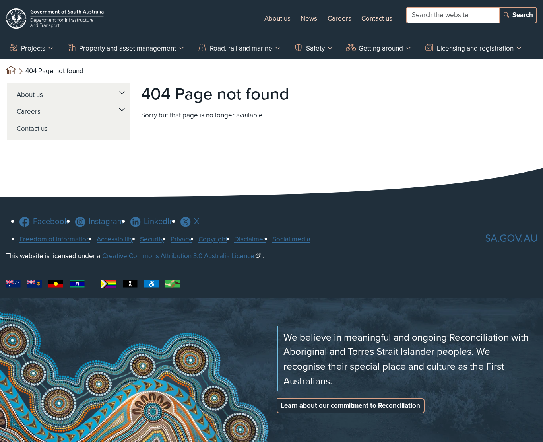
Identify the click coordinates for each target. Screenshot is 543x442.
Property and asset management (127, 48)
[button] (121, 92)
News (309, 18)
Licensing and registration (475, 48)
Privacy (181, 239)
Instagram (106, 221)
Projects (33, 48)
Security (152, 239)
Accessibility (115, 239)
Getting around (381, 48)
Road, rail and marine (241, 48)
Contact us (376, 18)
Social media (291, 239)
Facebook (50, 221)
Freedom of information (54, 239)
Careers (339, 18)
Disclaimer (250, 239)
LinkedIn (159, 221)
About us (277, 18)
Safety (315, 48)
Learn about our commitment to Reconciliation (350, 405)
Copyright (212, 239)
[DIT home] (55, 18)
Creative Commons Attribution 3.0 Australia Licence (178, 256)
